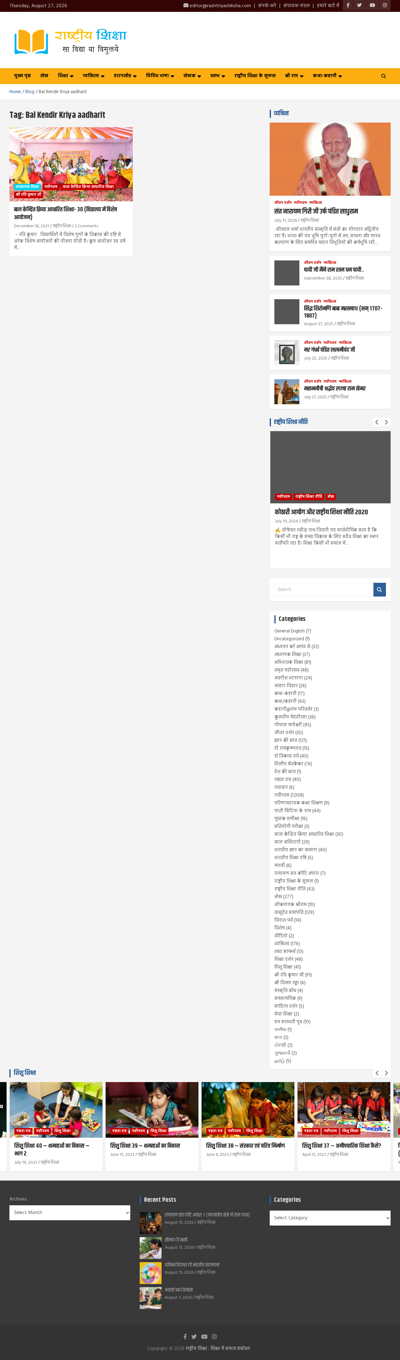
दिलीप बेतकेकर (288, 764)
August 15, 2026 (179, 1222)
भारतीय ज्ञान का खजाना (295, 850)
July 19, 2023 (25, 1162)
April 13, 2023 (314, 1154)
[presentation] (377, 422)
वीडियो (281, 936)
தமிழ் (279, 1061)
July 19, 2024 (286, 521)
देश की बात (285, 772)
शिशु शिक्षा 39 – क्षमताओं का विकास (145, 1146)
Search (379, 590)
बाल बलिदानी (287, 842)
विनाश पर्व (283, 920)
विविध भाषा (157, 76)
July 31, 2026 (285, 220)
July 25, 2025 (315, 358)
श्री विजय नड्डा (286, 983)
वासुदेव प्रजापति (288, 912)
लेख (44, 76)
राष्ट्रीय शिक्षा (62, 226)
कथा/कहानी (285, 701)
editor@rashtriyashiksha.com (219, 6)
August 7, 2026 (178, 1297)
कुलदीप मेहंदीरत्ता (290, 717)
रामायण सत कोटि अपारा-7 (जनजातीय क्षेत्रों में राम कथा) (207, 1215)
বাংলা (278, 1037)
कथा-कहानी (325, 76)
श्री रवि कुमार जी (28, 195)
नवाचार (281, 787)
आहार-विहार (286, 686)
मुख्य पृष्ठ (22, 76)
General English (289, 631)
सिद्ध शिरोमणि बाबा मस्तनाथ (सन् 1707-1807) (343, 312)
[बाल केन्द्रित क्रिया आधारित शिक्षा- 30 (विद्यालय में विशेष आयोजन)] (71, 164)
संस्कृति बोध (285, 991)
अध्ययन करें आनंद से (292, 647)
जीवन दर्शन (283, 203)
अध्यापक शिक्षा (27, 187)
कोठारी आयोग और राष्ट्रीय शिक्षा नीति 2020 (321, 512)
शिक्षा (63, 76)
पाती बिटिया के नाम (292, 811)
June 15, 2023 (122, 1154)
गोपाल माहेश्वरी (288, 725)
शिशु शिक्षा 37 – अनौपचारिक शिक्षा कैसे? (341, 1146)
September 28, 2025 (323, 278)
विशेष (279, 928)
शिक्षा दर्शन (283, 959)
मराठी (279, 865)
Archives (18, 1199)
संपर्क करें (267, 6)
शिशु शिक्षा (283, 967)
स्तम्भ (215, 76)
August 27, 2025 (318, 324)
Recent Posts (160, 1200)
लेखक (189, 76)
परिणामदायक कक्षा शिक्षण (298, 803)
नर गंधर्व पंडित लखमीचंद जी (329, 350)
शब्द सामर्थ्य (285, 951)
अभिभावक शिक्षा (288, 662)
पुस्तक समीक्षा (286, 819)
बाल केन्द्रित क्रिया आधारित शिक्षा (88, 187)
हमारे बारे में (328, 6)
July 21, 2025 (315, 397)
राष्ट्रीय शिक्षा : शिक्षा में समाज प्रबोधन (218, 1348)
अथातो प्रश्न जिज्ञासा (179, 1290)
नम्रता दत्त (282, 779)
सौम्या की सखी (176, 1240)
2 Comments (86, 226)
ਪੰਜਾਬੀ (280, 1045)
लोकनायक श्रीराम (290, 905)
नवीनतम (51, 187)
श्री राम (291, 76)
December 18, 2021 (31, 226)
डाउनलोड (122, 76)
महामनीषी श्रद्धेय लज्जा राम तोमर (335, 388)
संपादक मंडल (296, 6)
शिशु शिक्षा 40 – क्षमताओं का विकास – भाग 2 (51, 1149)
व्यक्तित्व (91, 76)
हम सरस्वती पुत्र (288, 1022)
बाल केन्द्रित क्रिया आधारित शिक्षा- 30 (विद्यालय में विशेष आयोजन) (65, 213)
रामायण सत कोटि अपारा (296, 873)
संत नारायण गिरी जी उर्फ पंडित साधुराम (316, 211)
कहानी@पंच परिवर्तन (293, 709)
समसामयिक (285, 998)
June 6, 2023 (217, 1154)
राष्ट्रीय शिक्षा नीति (291, 422)
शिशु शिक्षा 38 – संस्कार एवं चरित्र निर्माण (245, 1146)
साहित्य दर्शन (286, 1006)
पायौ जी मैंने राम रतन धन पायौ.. (334, 270)
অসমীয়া (280, 1030)
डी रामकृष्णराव (287, 748)
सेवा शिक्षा (283, 1014)
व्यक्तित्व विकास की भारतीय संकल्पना (192, 1265)
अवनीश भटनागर (288, 678)
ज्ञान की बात (285, 740)
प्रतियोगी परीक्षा (288, 826)
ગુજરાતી (282, 1053)
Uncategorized (289, 639)
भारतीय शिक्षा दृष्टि (290, 858)
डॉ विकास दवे (286, 756)
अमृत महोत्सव (286, 670)
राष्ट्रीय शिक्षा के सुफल (255, 76)
